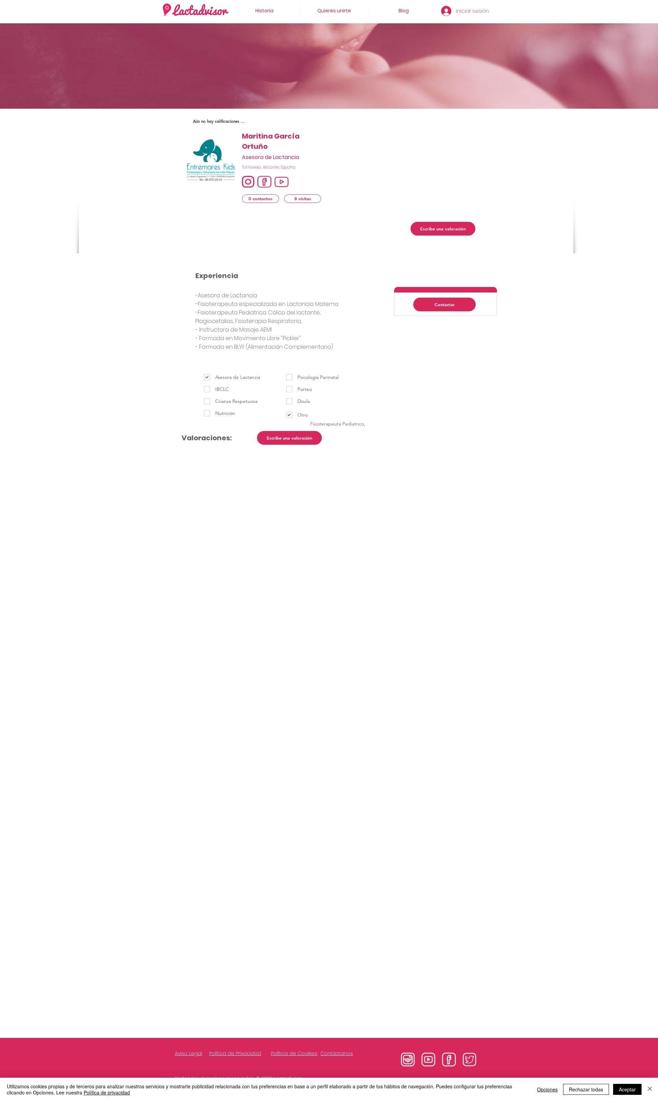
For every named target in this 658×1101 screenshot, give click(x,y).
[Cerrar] (650, 1089)
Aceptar (627, 1089)
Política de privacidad (107, 1092)
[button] (260, 198)
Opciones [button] (547, 1089)
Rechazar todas (586, 1089)
